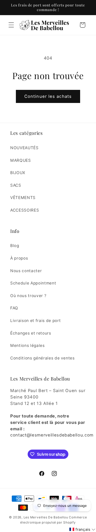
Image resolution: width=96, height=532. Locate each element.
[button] (11, 25)
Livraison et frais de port (35, 320)
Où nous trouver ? (28, 295)
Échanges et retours (30, 333)
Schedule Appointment (33, 283)
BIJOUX (17, 172)
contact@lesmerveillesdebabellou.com (51, 435)
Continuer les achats (48, 96)
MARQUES (20, 160)
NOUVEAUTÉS (24, 147)
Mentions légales (27, 345)
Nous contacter (26, 270)
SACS (15, 185)
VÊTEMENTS (23, 197)
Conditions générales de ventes (42, 358)
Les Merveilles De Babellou (46, 517)
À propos (19, 258)
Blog (14, 245)
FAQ (14, 308)
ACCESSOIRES (24, 210)
